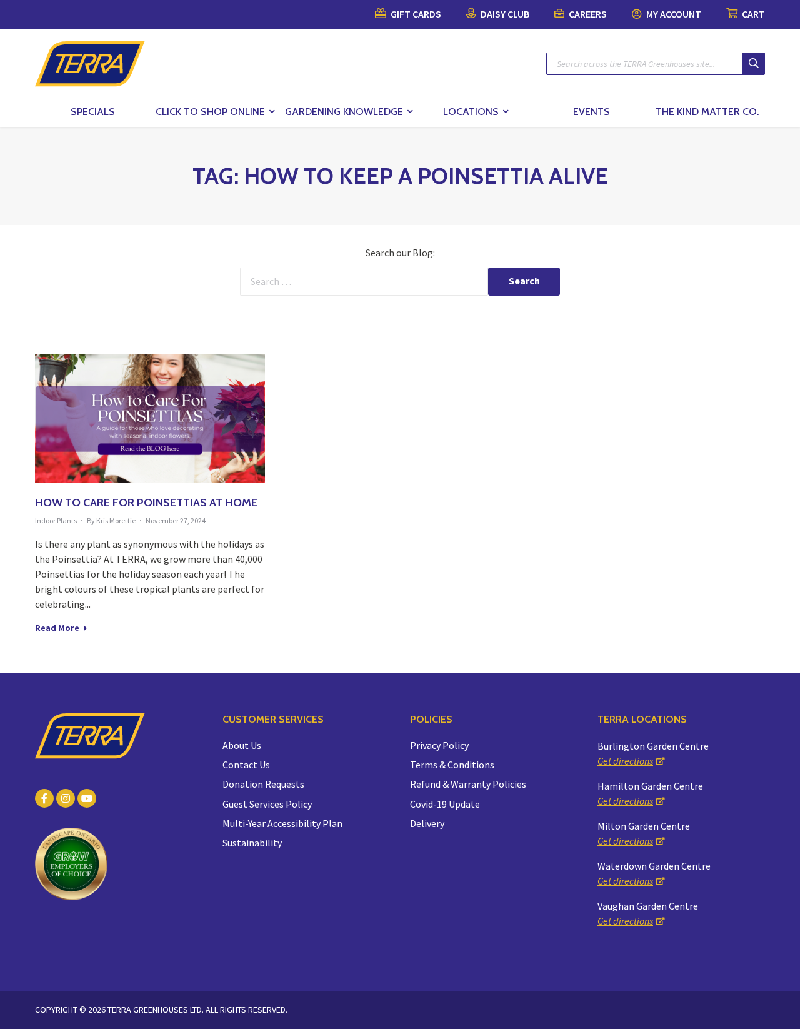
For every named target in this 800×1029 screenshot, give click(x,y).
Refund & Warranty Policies (468, 784)
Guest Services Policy (267, 804)
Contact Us (246, 764)
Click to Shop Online (210, 112)
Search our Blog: (400, 252)
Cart (752, 14)
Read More (58, 627)
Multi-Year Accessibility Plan (282, 823)
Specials (93, 112)
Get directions (625, 761)
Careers (587, 14)
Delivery (427, 823)
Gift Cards (415, 14)
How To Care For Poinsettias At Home (146, 502)
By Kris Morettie (111, 520)
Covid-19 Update (445, 804)
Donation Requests (263, 784)
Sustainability (252, 842)
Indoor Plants (56, 520)
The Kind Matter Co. (707, 112)
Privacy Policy (439, 745)
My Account (672, 14)
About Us (241, 745)
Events (591, 112)
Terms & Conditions (452, 764)
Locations (471, 112)
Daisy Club (504, 14)
